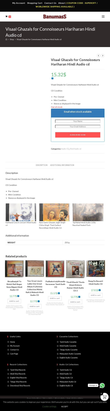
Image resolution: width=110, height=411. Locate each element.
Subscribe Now (78, 135)
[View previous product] (98, 56)
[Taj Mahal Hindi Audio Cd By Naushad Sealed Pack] (88, 212)
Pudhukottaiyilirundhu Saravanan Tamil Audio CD (56, 284)
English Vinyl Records (18, 378)
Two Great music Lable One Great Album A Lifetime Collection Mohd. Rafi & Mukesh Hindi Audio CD (35, 288)
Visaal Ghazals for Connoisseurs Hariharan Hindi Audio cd (39, 39)
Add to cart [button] (14, 301)
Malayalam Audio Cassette (70, 354)
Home (12, 342)
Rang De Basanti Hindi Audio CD (95, 282)
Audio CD (65, 149)
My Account (18, 3)
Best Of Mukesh (38, 311)
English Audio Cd (66, 386)
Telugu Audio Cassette (68, 350)
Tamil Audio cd (58, 303)
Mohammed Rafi (18, 308)
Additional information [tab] (62, 165)
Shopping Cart (34, 3)
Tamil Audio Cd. (66, 370)
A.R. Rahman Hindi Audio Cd (95, 300)
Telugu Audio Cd (66, 378)
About (61, 3)
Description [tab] (41, 165)
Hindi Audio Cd (66, 374)
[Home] (6, 39)
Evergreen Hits (17, 306)
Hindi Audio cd (75, 149)
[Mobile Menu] (103, 16)
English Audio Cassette (69, 358)
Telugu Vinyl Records (18, 382)
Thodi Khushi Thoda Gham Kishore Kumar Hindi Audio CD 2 (75, 286)
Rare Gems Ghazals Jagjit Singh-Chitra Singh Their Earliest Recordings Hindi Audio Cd (52, 225)
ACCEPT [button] (64, 406)
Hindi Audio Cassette (68, 346)
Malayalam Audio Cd (68, 382)
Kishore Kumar (78, 309)
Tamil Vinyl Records (17, 370)
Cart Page (14, 354)
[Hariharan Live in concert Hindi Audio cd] (21, 212)
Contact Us (50, 3)
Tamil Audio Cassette (68, 342)
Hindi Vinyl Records (17, 374)
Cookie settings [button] (49, 406)
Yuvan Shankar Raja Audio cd (55, 305)
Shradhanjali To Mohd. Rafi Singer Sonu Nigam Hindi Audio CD (14, 285)
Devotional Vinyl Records (20, 386)
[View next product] (102, 56)
